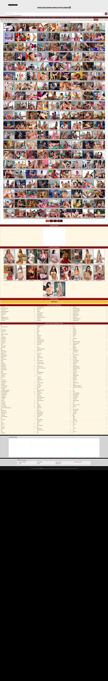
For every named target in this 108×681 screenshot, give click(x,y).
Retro (90, 345)
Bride (18, 372)
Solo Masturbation (90, 368)
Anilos (18, 315)
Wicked (54, 311)
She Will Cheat (90, 311)
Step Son (90, 372)
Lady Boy (54, 378)
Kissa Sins (54, 373)
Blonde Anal (18, 365)
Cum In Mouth (18, 406)
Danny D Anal (18, 412)
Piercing (90, 332)
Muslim (54, 416)
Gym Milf (13, 21)
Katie (54, 371)
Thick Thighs (90, 396)
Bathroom (18, 350)
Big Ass (18, 357)
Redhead (90, 344)
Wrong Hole (90, 421)
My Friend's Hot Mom (54, 317)
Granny (54, 331)
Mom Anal (54, 410)
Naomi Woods (54, 419)
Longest (105, 19)
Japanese (54, 356)
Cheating (18, 388)
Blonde (30, 17)
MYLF (54, 310)
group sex (20, 15)
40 (90, 432)
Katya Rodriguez (54, 372)
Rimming (90, 348)
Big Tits (26, 17)
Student (90, 378)
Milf (54, 403)
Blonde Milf (18, 366)
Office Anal (54, 428)
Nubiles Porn (90, 315)
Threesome (90, 397)
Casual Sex (18, 382)
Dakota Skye (18, 410)
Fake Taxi (18, 424)
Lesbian (54, 384)
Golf (54, 328)
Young (90, 428)
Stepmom (90, 373)
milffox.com (41, 468)
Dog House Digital (90, 310)
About (38, 463)
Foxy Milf (56, 21)
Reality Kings (18, 312)
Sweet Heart (90, 312)
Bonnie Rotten (18, 369)
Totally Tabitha (90, 400)
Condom (18, 398)
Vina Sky (90, 412)
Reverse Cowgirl (90, 17)
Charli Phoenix (18, 387)
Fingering (18, 426)
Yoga (23, 21)
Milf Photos (39, 462)
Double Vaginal (18, 416)
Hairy (54, 334)
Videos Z (54, 318)
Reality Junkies (90, 314)
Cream (18, 400)
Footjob (18, 428)
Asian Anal (18, 340)
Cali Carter (18, 379)
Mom (54, 409)
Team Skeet (18, 310)
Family (60, 21)
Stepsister (90, 376)
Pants (90, 326)
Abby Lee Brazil (18, 326)
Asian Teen (18, 341)
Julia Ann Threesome (54, 368)
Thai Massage (90, 394)
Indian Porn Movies (54, 348)
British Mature (18, 373)
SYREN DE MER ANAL (90, 387)
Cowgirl (43, 17)
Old (54, 432)
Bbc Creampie (18, 351)
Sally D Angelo (90, 354)
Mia (54, 401)
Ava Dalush (18, 345)
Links (20, 463)
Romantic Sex (90, 350)
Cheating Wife (18, 393)
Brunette (39, 17)
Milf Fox (54, 3)
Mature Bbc (54, 396)
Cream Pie (18, 401)
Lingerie (54, 387)
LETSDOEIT (54, 314)
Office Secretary (54, 429)
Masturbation (54, 393)
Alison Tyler (18, 331)
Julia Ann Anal (54, 366)
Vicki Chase (90, 410)
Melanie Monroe (54, 400)
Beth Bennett (18, 356)
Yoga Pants (26, 21)
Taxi (90, 390)
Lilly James (54, 385)
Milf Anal (54, 404)
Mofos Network (54, 312)
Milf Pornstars (59, 462)
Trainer (48, 21)
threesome (16, 15)
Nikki (54, 424)
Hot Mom (35, 21)
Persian (90, 331)
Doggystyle (53, 17)
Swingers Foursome (90, 385)
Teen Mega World (54, 307)
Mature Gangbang (54, 397)
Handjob (54, 337)
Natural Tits (76, 17)
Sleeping (31, 21)
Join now (54, 301)
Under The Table (90, 404)
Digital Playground (18, 318)
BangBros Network (18, 311)
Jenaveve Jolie (54, 362)
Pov (90, 337)
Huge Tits (54, 344)
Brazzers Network (18, 308)
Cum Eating (18, 404)
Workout (19, 21)
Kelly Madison (54, 315)
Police (90, 335)
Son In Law (90, 371)
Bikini (18, 360)
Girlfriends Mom (54, 325)
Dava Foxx (18, 413)
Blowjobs (35, 17)
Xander (90, 424)
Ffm (18, 425)
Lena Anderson (54, 382)
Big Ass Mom (18, 359)
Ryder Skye (90, 351)
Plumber (90, 334)
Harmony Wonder (54, 340)
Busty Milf (18, 376)
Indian (54, 347)
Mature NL (90, 317)
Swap (90, 384)
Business (18, 375)
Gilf (18, 431)
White (90, 416)
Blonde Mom (18, 368)
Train (38, 21)
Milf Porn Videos (22, 462)
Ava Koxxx (18, 347)
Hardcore (62, 17)
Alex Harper (18, 329)
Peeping (90, 329)
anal (11, 15)
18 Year (90, 431)
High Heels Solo (54, 341)
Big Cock (22, 17)
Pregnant (90, 338)
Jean (54, 359)
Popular (96, 19)
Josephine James (54, 363)
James (54, 354)
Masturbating (67, 17)
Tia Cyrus (90, 398)
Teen (90, 391)
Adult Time (18, 307)
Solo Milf (90, 369)
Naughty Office (90, 320)
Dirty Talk (18, 415)
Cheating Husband (18, 391)
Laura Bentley (54, 379)
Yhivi (90, 426)
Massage (54, 391)
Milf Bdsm (54, 406)
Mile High (54, 320)
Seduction (90, 357)
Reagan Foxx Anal (90, 341)
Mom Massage (54, 413)
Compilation (18, 397)
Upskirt (90, 406)
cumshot (13, 15)
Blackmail (18, 363)
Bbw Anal (18, 353)
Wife (90, 418)
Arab (18, 335)
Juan (54, 365)
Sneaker (52, 21)
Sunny (90, 381)
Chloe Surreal (18, 394)
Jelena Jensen (54, 360)
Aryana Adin (18, 338)
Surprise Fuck (90, 382)
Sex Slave (90, 359)
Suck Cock (90, 379)
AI (18, 328)
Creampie (18, 403)
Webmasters (58, 463)
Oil (54, 431)
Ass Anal (18, 343)
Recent (100, 19)
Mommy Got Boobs (90, 318)
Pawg (90, 328)
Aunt (18, 344)
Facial (58, 17)
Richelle (90, 347)
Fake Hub (18, 314)
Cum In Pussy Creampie (18, 407)
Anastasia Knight (18, 334)
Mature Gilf (54, 398)
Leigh (54, 381)
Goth (54, 329)
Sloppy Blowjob (90, 366)
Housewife (54, 343)
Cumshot (48, 17)
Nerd (54, 422)
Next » (60, 220)
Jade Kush (54, 353)
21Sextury (54, 308)
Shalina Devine (90, 360)
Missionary (54, 407)
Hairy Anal (54, 335)
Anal (18, 332)
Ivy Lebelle (54, 350)
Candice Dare (18, 381)
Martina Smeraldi (54, 390)
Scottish (90, 356)
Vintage (90, 413)
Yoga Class (64, 21)
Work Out (45, 21)
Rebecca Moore (90, 343)
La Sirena (54, 376)
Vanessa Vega (90, 409)
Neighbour (54, 421)
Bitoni (18, 362)
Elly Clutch (18, 419)
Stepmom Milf (90, 375)
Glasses (54, 326)
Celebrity (18, 384)
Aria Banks (18, 337)
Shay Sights (90, 362)
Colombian (18, 396)
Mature (54, 394)
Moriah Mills (54, 415)
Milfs (72, 17)
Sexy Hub (18, 320)
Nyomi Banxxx (54, 425)
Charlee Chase (18, 385)
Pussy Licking (82, 17)
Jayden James (54, 357)
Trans (90, 401)
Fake (18, 422)
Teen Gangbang (90, 393)
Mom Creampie (54, 412)
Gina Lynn (18, 432)
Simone (90, 363)
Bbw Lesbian (18, 354)
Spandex (68, 21)
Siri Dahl (90, 365)
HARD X (90, 307)
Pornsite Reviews (78, 462)
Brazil (18, 371)
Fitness (9, 21)
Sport (16, 21)
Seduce (41, 21)
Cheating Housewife (18, 390)
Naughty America (18, 317)
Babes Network (90, 308)
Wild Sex (90, 419)
